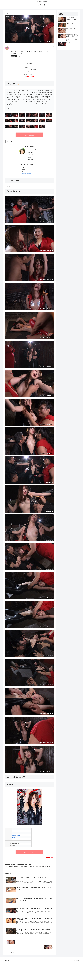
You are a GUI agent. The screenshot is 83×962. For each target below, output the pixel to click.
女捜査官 (26, 833)
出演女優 (26, 67)
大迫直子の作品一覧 (26, 173)
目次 (28, 63)
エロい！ (29, 76)
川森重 (13, 837)
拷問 (13, 833)
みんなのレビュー (27, 72)
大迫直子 (18, 835)
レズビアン (21, 833)
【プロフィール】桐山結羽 (31, 69)
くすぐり (16, 833)
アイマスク (17, 866)
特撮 (29, 833)
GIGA (13, 839)
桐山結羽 (14, 835)
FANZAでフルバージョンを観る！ (29, 134)
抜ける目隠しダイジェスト (29, 74)
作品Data (25, 78)
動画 (17, 864)
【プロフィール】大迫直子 (31, 71)
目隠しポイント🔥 (27, 65)
